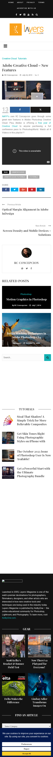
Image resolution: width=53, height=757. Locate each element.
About (20, 2)
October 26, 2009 (33, 343)
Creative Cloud (9, 58)
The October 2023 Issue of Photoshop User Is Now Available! (34, 455)
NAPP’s (5, 116)
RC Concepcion (11, 75)
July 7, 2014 (36, 305)
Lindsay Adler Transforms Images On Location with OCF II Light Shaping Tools (39, 707)
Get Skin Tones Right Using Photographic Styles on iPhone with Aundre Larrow (31, 439)
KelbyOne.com (9, 618)
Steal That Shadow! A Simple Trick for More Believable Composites (32, 420)
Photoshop (26, 294)
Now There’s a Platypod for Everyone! (39, 664)
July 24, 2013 (27, 75)
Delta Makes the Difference (13, 700)
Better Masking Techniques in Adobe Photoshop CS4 (26, 335)
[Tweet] (40, 110)
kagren (18, 343)
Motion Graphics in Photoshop (26, 299)
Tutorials (22, 58)
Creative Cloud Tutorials (14, 177)
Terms (41, 2)
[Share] (20, 110)
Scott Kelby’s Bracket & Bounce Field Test (13, 664)
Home (11, 2)
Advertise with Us (26, 8)
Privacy (31, 2)
